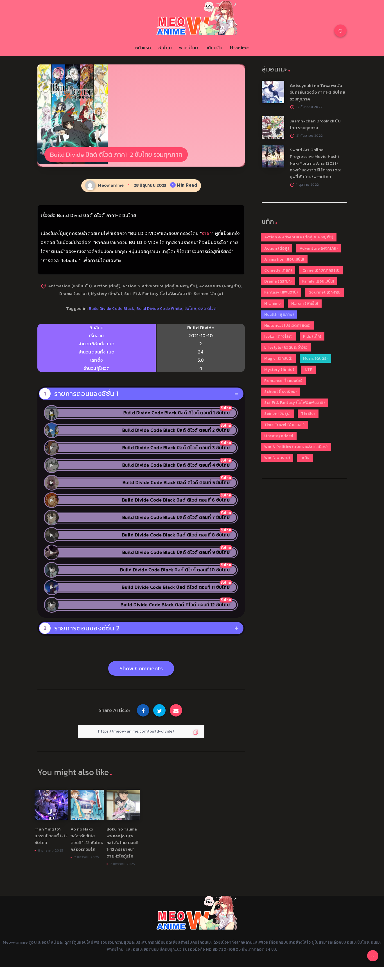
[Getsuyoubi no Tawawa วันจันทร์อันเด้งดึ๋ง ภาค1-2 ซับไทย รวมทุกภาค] (273, 92)
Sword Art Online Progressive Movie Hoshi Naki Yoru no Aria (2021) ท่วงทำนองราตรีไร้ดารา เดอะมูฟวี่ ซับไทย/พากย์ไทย (316, 163)
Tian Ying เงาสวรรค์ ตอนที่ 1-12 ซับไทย (51, 836)
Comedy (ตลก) (278, 270)
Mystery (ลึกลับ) (106, 293)
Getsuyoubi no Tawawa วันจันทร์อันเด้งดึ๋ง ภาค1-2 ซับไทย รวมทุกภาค (317, 92)
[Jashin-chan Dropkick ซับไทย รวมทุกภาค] (273, 127)
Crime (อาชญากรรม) (321, 270)
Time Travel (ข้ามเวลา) (284, 425)
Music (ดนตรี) (315, 358)
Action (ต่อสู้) (107, 286)
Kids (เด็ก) (312, 336)
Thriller (308, 414)
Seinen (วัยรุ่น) (208, 293)
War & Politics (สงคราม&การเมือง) (296, 447)
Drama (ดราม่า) (74, 293)
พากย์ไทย (188, 47)
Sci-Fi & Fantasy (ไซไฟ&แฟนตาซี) (158, 293)
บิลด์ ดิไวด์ (207, 309)
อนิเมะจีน (213, 47)
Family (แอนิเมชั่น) (318, 281)
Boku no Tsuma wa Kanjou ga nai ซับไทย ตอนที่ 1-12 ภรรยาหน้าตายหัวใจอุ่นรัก (123, 842)
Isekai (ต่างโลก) (278, 336)
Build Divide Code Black (111, 309)
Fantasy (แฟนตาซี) (281, 292)
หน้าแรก (143, 47)
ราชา (207, 233)
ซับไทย (165, 47)
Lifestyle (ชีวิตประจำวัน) (286, 347)
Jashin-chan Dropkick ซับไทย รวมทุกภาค (315, 124)
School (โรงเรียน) (280, 392)
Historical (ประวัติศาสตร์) (287, 325)
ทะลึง (305, 458)
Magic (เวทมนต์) (278, 358)
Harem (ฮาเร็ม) (304, 303)
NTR (309, 370)
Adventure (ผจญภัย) (220, 286)
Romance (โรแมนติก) (283, 381)
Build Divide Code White (159, 309)
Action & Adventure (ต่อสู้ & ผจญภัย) (159, 286)
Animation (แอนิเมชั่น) (70, 286)
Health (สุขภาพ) (279, 314)
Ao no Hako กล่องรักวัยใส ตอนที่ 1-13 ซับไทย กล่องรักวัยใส (87, 839)
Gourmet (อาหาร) (324, 292)
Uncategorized (278, 436)
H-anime (239, 47)
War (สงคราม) (277, 458)
